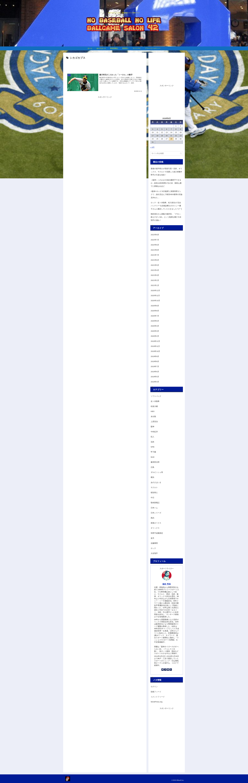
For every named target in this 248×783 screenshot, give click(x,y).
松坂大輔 (154, 406)
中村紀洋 (154, 432)
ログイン (154, 687)
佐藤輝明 (154, 543)
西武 (152, 518)
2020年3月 (155, 331)
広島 (152, 467)
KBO (152, 411)
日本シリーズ (156, 513)
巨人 (152, 437)
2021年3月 (155, 275)
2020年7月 (155, 316)
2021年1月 (155, 285)
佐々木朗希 (155, 401)
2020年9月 (155, 306)
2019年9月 (155, 356)
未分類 (153, 416)
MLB (152, 457)
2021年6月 (155, 260)
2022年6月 (155, 245)
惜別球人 (154, 493)
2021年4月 (155, 270)
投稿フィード (156, 692)
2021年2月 (155, 280)
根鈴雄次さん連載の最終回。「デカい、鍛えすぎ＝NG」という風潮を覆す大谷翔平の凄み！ (166, 217)
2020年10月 (155, 301)
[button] (181, 153)
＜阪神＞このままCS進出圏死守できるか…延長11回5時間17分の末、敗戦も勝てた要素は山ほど (166, 183)
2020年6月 (155, 321)
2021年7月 (155, 255)
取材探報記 (155, 503)
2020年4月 (155, 326)
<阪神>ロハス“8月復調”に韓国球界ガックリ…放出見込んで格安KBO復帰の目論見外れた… (166, 194)
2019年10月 (155, 351)
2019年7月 (155, 366)
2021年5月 (155, 265)
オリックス (155, 528)
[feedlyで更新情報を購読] (168, 669)
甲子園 (153, 452)
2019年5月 (155, 377)
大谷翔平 (154, 553)
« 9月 (152, 147)
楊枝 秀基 (166, 584)
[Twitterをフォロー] (162, 669)
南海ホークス (156, 523)
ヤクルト (154, 487)
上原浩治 (154, 422)
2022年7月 (155, 240)
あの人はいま (156, 482)
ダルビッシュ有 (157, 472)
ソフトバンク (156, 396)
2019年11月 (155, 346)
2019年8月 (155, 361)
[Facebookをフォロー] (165, 669)
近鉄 (152, 442)
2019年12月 (155, 341)
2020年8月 (155, 311)
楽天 (152, 538)
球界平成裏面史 (157, 533)
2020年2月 (155, 336)
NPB (152, 447)
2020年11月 (155, 296)
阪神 (152, 427)
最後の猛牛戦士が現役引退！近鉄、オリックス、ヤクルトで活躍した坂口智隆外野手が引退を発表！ (166, 172)
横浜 (152, 477)
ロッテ (153, 548)
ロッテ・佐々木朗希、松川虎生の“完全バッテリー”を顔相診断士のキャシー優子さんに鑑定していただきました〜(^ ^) (166, 206)
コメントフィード (158, 697)
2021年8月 (155, 250)
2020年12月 (155, 290)
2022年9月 (155, 235)
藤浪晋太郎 (155, 462)
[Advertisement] (105, 65)
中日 (152, 498)
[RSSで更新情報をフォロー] (171, 669)
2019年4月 (155, 382)
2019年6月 (155, 372)
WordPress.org (156, 702)
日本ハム (154, 508)
